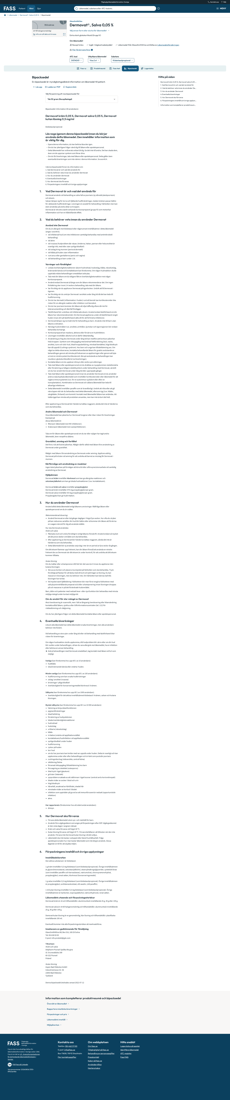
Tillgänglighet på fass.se (98, 1050)
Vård (31, 8)
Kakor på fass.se (95, 1061)
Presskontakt (93, 1057)
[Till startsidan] (5, 15)
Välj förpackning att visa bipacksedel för (63, 94)
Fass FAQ (124, 1057)
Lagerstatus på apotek (130, 1046)
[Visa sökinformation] (158, 8)
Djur (39, 8)
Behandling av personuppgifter (101, 1053)
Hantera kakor (94, 1068)
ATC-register (126, 1053)
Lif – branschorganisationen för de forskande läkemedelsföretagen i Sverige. (24, 1057)
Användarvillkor (95, 1064)
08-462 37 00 (71, 1046)
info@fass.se (69, 1050)
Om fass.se (93, 1046)
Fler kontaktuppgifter (67, 1057)
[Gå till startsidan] (9, 8)
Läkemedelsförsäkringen (168, 45)
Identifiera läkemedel (129, 1050)
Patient (22, 8)
